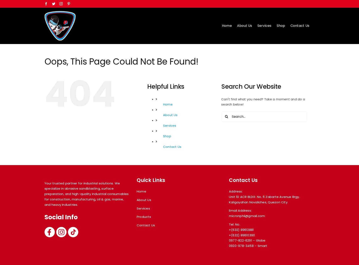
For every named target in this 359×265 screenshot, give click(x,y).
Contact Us (172, 147)
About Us (170, 115)
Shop (167, 136)
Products (144, 217)
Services (169, 125)
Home (168, 104)
